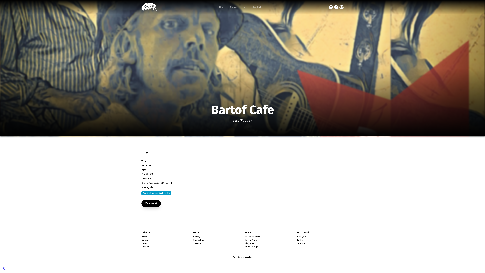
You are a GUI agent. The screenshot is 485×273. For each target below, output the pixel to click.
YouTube (197, 243)
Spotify (196, 237)
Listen (245, 7)
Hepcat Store (251, 240)
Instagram (301, 237)
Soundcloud (199, 240)
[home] (149, 7)
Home (222, 7)
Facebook (301, 243)
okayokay (249, 243)
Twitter (300, 240)
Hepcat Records (252, 237)
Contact (257, 7)
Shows (233, 7)
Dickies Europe (251, 246)
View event (151, 203)
